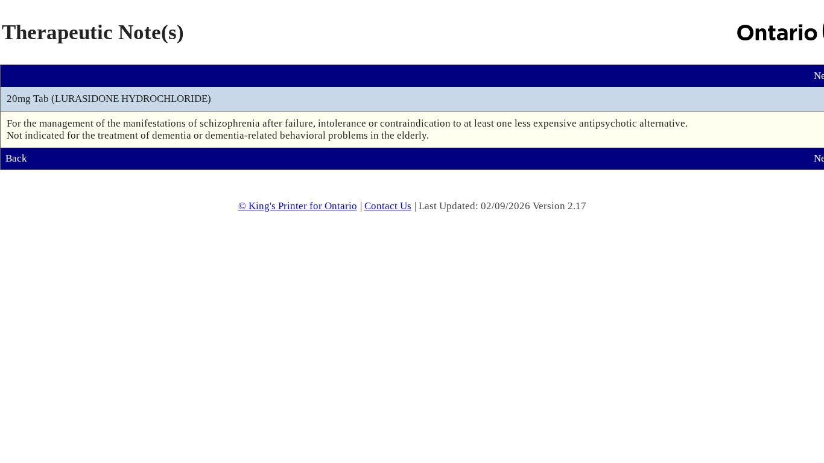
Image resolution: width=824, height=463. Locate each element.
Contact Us (387, 206)
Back (16, 158)
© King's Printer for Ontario (297, 206)
